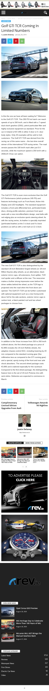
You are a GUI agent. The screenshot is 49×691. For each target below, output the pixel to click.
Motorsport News (7, 663)
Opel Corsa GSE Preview (27, 608)
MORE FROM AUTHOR (33, 443)
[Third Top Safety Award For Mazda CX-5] (40, 452)
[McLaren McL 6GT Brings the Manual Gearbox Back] (24, 452)
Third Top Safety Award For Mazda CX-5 (39, 460)
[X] (10, 41)
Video (3, 675)
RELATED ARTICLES (15, 443)
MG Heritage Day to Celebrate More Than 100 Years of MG (8, 460)
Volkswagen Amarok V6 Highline (38, 404)
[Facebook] (4, 41)
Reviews (4, 660)
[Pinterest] (16, 41)
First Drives (5, 667)
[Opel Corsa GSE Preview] (7, 612)
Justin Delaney (8, 35)
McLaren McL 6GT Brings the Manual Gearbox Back (23, 460)
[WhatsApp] (22, 41)
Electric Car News (8, 671)
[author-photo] (24, 420)
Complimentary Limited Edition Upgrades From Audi (11, 405)
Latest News (11, 18)
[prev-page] (23, 466)
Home (3, 18)
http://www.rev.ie (24, 432)
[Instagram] (24, 436)
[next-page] (26, 466)
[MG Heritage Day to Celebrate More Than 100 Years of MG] (8, 452)
